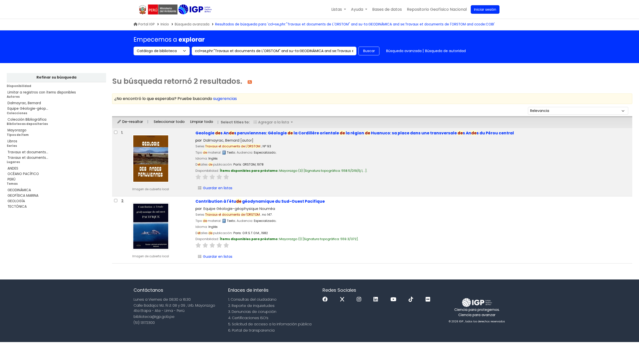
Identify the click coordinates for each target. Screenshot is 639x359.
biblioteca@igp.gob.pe (154, 316)
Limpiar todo (201, 121)
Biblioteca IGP (195, 9)
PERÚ (11, 179)
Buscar (369, 50)
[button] (338, 9)
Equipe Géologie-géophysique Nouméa (239, 208)
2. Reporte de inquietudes (251, 305)
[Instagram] (360, 299)
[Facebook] (326, 299)
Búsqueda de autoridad (445, 50)
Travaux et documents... (27, 152)
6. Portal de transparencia (251, 330)
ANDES (12, 168)
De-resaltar (132, 121)
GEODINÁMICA (19, 190)
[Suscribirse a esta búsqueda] (250, 81)
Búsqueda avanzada (192, 24)
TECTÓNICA (17, 206)
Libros (12, 141)
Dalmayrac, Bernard (24, 103)
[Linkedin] (376, 299)
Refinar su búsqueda (56, 77)
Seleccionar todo (169, 121)
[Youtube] (394, 299)
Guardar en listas (217, 187)
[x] (343, 299)
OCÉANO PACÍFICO (23, 174)
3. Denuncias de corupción (252, 311)
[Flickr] (429, 299)
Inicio (164, 24)
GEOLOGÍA (16, 201)
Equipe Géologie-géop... (27, 108)
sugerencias (225, 98)
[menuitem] (437, 9)
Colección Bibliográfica (26, 119)
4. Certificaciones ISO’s (248, 317)
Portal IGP (146, 24)
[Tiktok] (412, 299)
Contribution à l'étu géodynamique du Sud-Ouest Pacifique (260, 201)
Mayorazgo (16, 130)
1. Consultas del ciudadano (252, 299)
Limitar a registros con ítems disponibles (41, 92)
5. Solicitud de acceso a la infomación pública (270, 324)
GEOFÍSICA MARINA (22, 195)
